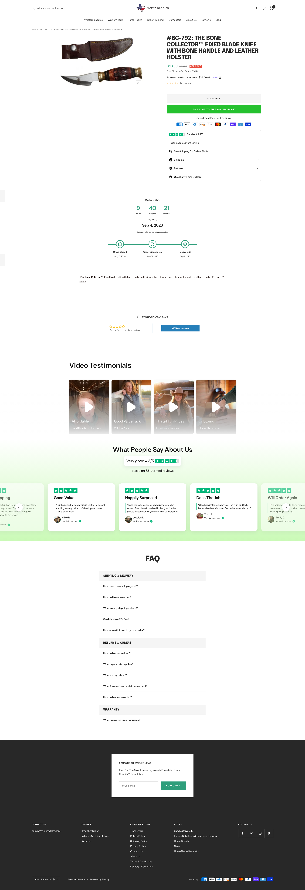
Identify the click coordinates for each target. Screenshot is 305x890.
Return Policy (137, 835)
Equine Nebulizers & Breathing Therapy (195, 835)
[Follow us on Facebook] (242, 833)
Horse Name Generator (186, 851)
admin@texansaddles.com (46, 830)
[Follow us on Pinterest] (268, 833)
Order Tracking (155, 19)
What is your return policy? (118, 664)
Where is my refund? (115, 675)
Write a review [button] (180, 328)
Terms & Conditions (141, 861)
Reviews (206, 19)
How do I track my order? (117, 597)
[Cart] (271, 8)
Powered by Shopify (99, 879)
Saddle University (183, 830)
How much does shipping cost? (120, 586)
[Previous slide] (19, 507)
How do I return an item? (117, 653)
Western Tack (115, 19)
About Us (191, 19)
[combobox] (60, 8)
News (177, 846)
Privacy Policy (138, 846)
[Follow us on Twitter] (251, 833)
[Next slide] (286, 507)
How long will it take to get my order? (124, 630)
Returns (86, 841)
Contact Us (175, 19)
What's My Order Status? (95, 835)
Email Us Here (193, 176)
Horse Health (135, 19)
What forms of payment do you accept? (125, 686)
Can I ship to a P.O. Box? (116, 619)
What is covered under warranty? (121, 719)
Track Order (136, 830)
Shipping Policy (138, 841)
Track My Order (90, 830)
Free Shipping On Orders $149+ (182, 71)
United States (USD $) (44, 879)
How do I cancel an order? (117, 697)
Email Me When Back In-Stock (214, 109)
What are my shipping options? (120, 608)
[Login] (264, 8)
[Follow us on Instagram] (260, 833)
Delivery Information (141, 866)
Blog (218, 19)
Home (35, 29)
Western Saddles (93, 19)
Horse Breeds (181, 841)
